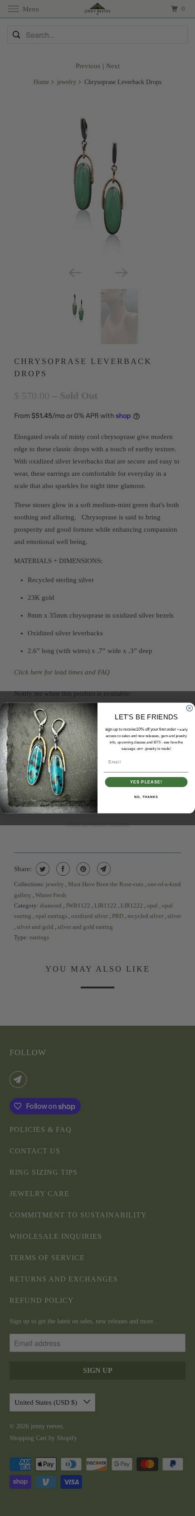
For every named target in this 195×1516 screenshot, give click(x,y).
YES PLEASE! (146, 782)
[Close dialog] (189, 708)
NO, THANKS (146, 797)
